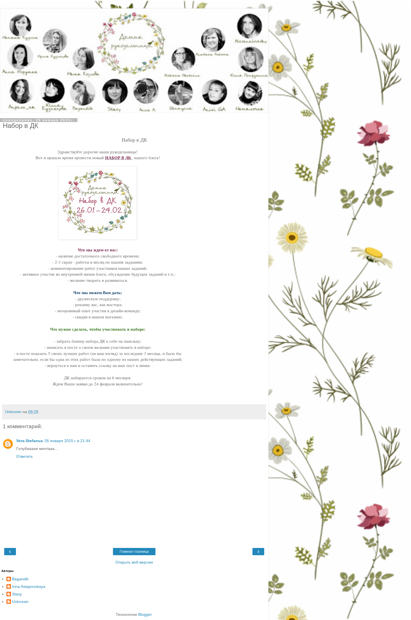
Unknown (20, 601)
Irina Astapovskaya (28, 586)
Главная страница (134, 552)
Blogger (145, 614)
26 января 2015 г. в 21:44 (67, 440)
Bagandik (20, 579)
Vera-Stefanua (29, 440)
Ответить (24, 456)
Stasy (17, 594)
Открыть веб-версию (134, 562)
